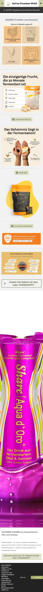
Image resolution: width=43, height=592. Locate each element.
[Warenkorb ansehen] (41, 3)
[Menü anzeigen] (2, 3)
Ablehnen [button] (23, 577)
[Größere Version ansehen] (22, 92)
